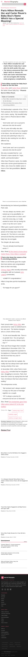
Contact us (3, 635)
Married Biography (5, 7)
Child (4, 24)
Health (2, 620)
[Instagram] (8, 589)
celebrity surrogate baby (15, 418)
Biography (3, 595)
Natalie (20, 23)
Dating (2, 600)
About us (3, 628)
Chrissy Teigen (6, 270)
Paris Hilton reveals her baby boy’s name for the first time (14, 100)
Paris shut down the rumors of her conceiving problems (12, 104)
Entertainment (13, 7)
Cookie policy (3, 637)
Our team (3, 630)
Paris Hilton (5, 88)
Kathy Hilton (5, 371)
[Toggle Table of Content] (24, 97)
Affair (2, 606)
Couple (7, 24)
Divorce (2, 602)
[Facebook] (2, 589)
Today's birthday (4, 615)
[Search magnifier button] (25, 4)
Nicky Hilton (17, 324)
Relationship (3, 604)
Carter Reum (16, 88)
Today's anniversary (5, 611)
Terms (6, 655)
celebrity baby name (18, 410)
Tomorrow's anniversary (5, 613)
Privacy (2, 655)
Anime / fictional (4, 622)
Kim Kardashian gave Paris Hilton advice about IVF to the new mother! (14, 404)
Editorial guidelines (4, 632)
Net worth (3, 596)
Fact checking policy (5, 633)
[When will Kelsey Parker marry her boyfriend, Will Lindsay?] (24, 563)
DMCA (9, 655)
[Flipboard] (11, 589)
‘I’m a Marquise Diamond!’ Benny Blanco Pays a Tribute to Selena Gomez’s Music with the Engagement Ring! (14, 481)
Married (11, 2)
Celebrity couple (13, 414)
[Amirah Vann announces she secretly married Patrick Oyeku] (24, 555)
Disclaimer (13, 655)
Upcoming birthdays (5, 617)
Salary (2, 619)
